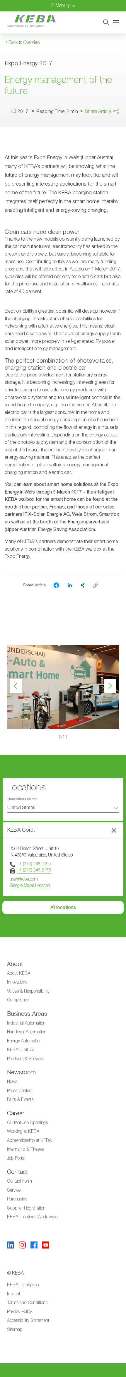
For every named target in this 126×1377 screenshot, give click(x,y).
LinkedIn (109, 139)
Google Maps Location (30, 885)
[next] (110, 686)
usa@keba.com (24, 879)
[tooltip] (95, 585)
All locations (63, 907)
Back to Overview (23, 42)
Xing (105, 151)
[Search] (106, 22)
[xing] (83, 585)
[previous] (16, 686)
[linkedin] (70, 585)
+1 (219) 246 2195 (34, 864)
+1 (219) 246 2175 (34, 870)
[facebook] (56, 585)
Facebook (111, 128)
